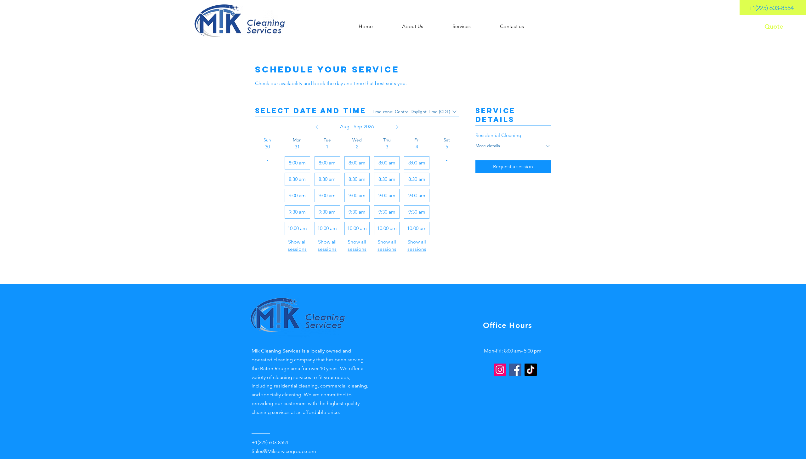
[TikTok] (531, 370)
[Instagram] (500, 370)
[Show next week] (397, 127)
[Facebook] (515, 370)
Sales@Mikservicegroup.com (284, 451)
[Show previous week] (317, 127)
